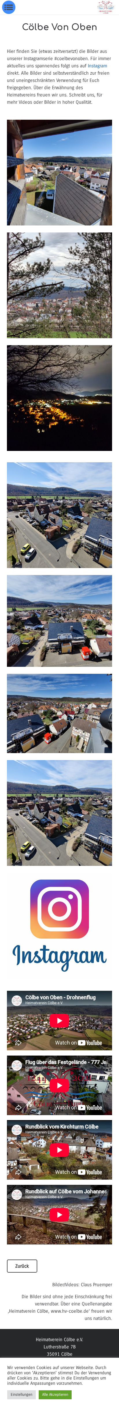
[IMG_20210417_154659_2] (59, 285)
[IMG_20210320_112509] (59, 713)
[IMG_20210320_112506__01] (59, 621)
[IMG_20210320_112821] (59, 172)
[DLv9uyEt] (59, 926)
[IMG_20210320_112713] (59, 515)
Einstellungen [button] (21, 1394)
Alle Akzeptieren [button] (55, 1394)
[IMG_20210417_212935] (59, 398)
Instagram (97, 66)
